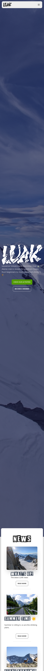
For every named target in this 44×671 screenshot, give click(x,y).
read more (22, 583)
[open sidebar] (38, 4)
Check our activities (22, 282)
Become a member (22, 289)
